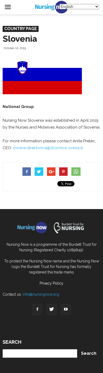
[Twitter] (51, 309)
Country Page (20, 28)
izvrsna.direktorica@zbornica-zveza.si (48, 147)
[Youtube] (65, 309)
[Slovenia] (44, 93)
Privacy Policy (51, 283)
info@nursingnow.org (41, 294)
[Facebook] (37, 309)
